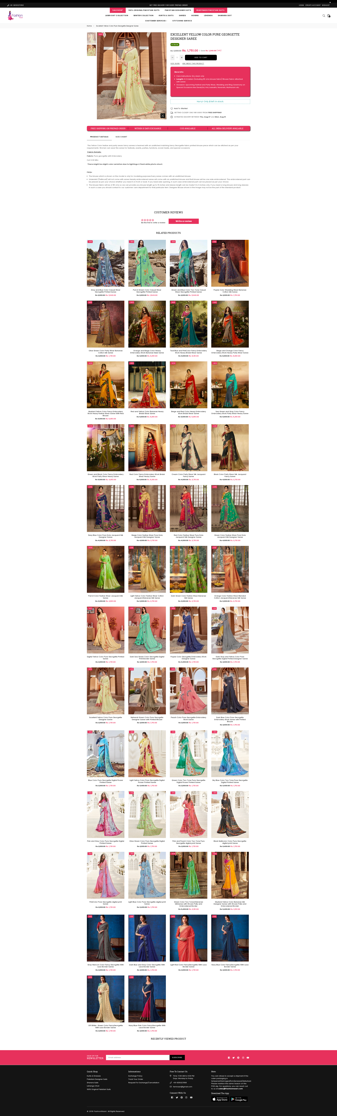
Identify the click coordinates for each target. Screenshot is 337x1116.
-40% (90, 363)
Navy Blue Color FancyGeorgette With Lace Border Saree (230, 966)
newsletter (95, 1057)
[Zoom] (162, 115)
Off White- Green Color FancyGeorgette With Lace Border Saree (105, 1026)
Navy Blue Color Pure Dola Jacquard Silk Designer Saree (105, 536)
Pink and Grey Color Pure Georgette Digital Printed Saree (105, 842)
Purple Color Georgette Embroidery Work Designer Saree (188, 658)
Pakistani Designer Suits (178, 10)
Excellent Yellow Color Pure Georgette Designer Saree (105, 718)
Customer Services (155, 20)
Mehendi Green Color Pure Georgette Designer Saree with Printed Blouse (147, 718)
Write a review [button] (184, 221)
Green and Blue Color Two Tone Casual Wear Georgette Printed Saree (188, 291)
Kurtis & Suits (166, 15)
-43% (131, 363)
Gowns (195, 15)
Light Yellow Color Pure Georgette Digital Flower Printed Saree (147, 781)
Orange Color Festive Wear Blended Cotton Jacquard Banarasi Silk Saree (230, 597)
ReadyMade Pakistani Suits (210, 10)
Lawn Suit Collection (116, 15)
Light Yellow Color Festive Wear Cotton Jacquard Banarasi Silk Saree (147, 597)
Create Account (313, 5)
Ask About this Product (193, 63)
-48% (90, 242)
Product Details (99, 137)
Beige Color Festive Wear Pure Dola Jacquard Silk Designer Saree (147, 536)
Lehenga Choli (93, 1086)
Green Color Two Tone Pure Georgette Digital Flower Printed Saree (188, 781)
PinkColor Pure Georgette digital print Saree (106, 903)
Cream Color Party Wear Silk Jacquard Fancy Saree (188, 475)
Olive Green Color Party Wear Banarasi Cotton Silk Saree (106, 352)
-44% (214, 302)
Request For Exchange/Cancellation (143, 1082)
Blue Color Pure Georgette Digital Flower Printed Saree (105, 781)
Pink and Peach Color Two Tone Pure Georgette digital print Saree (188, 842)
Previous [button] (100, 75)
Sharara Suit (225, 15)
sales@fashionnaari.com (230, 1088)
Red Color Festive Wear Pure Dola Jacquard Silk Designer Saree (188, 536)
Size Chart (121, 137)
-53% (90, 426)
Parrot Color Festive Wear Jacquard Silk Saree (105, 597)
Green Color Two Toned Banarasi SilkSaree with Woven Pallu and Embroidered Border (188, 904)
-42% (173, 854)
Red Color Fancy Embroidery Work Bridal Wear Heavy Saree (147, 475)
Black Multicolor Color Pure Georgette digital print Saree (230, 842)
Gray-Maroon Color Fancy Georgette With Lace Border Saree (106, 966)
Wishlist (326, 5)
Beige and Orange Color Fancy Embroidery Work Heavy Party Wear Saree (230, 352)
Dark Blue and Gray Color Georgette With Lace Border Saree (147, 966)
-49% (131, 426)
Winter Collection (143, 15)
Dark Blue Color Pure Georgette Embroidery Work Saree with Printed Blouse (230, 719)
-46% (215, 363)
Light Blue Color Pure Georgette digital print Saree (147, 903)
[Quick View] (121, 246)
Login (301, 5)
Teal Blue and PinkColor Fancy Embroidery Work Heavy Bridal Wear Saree (188, 352)
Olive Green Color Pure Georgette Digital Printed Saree (147, 842)
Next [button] (163, 75)
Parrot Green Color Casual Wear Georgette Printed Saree (147, 291)
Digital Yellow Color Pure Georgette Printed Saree (105, 658)
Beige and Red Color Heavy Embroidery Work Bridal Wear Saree (188, 412)
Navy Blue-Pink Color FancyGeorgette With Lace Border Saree (147, 1026)
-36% (132, 302)
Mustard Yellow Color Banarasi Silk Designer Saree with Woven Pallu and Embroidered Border (230, 904)
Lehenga (208, 15)
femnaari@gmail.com (182, 1086)
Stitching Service (182, 20)
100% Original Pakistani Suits (144, 10)
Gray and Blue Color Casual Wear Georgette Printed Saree (105, 291)
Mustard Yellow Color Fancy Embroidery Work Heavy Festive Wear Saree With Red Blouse (106, 413)
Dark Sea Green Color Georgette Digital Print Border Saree (147, 658)
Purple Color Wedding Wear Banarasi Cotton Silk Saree (230, 291)
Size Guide (175, 63)
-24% (173, 426)
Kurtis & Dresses (94, 1076)
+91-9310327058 (180, 1082)
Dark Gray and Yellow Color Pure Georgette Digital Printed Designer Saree (230, 658)
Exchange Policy (135, 1076)
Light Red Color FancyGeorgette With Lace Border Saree (188, 966)
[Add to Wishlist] (121, 251)
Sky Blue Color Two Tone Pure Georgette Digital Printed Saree (230, 781)
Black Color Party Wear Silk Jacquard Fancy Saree (230, 475)
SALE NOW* (117, 10)
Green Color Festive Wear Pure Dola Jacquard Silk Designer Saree (230, 536)
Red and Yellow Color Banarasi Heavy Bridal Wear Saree (147, 412)
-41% (214, 242)
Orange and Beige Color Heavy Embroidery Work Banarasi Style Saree (147, 352)
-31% (131, 548)
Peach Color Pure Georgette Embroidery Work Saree (188, 718)
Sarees (182, 15)
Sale (100, 34)
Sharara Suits (92, 1082)
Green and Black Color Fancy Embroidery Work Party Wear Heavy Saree (105, 475)
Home (89, 26)
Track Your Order (135, 1079)
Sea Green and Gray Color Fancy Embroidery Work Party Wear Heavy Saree (230, 412)
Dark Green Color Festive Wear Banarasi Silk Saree (188, 597)
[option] (132, 75)
